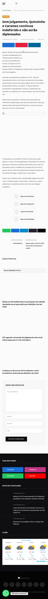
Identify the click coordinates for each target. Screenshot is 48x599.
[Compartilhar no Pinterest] (21, 45)
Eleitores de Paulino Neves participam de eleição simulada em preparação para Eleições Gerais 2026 (23, 304)
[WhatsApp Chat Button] (5, 593)
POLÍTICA (6, 17)
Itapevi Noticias (9, 259)
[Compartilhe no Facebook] (8, 45)
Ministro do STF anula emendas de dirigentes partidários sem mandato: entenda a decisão (29, 497)
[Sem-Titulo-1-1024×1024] (24, 114)
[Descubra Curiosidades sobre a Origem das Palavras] (6, 521)
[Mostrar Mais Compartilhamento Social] (43, 45)
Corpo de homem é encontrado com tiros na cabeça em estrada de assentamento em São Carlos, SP (29, 510)
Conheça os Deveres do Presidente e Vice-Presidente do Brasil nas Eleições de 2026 (20, 372)
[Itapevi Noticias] (24, 3)
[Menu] (3, 3)
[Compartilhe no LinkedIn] (34, 45)
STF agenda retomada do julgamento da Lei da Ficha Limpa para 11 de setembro (22, 339)
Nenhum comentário (27, 39)
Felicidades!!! (17, 243)
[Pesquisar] (45, 3)
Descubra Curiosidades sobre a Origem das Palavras (28, 522)
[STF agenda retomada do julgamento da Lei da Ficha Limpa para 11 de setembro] (24, 323)
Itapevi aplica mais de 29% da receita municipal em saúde (35, 246)
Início (15, 10)
